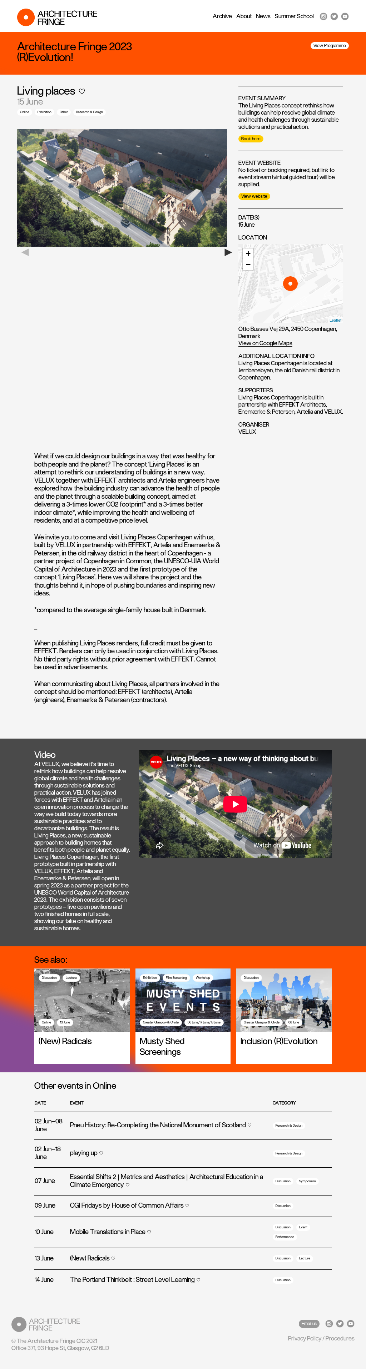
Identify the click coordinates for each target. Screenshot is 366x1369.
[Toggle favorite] (81, 91)
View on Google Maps (265, 343)
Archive (222, 16)
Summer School (294, 16)
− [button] (248, 264)
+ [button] (248, 253)
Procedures (340, 1339)
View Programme (329, 46)
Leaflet (335, 320)
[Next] (231, 252)
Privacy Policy (304, 1339)
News (263, 16)
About (244, 16)
